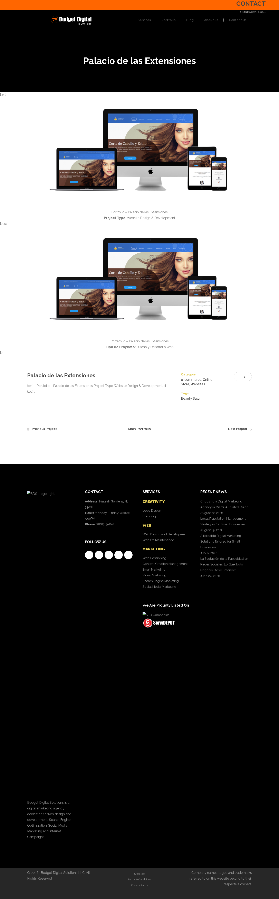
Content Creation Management (165, 564)
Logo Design (152, 510)
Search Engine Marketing (161, 581)
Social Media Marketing (159, 587)
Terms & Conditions (139, 879)
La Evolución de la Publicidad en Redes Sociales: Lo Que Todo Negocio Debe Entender (224, 564)
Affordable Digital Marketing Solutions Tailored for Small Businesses (220, 541)
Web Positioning (154, 558)
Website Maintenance (158, 540)
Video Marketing (154, 575)
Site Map (139, 873)
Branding (149, 516)
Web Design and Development (165, 534)
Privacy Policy (139, 885)
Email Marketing (154, 569)
